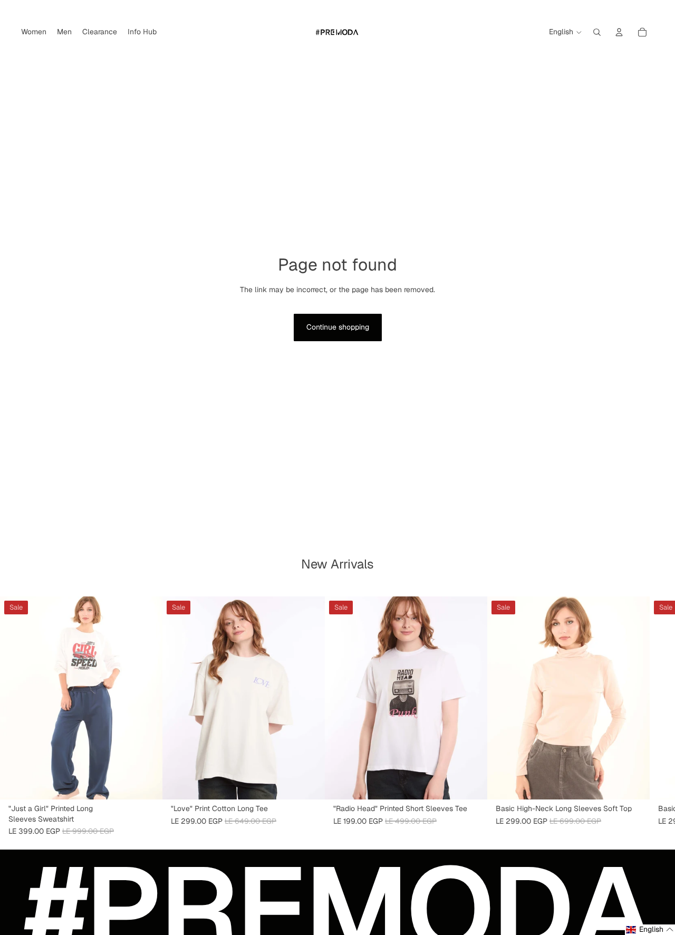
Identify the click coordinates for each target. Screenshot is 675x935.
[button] (650, 929)
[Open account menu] (619, 32)
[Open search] (597, 32)
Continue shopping (337, 327)
